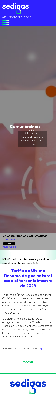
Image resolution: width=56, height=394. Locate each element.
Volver (28, 362)
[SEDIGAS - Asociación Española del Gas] (15, 9)
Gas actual (33, 144)
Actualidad (9, 243)
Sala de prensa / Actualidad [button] (25, 236)
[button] (31, 128)
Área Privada (9, 17)
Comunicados (11, 240)
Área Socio (24, 17)
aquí (41, 349)
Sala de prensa (32, 133)
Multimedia (9, 247)
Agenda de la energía (32, 137)
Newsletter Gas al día (32, 141)
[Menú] (5, 22)
